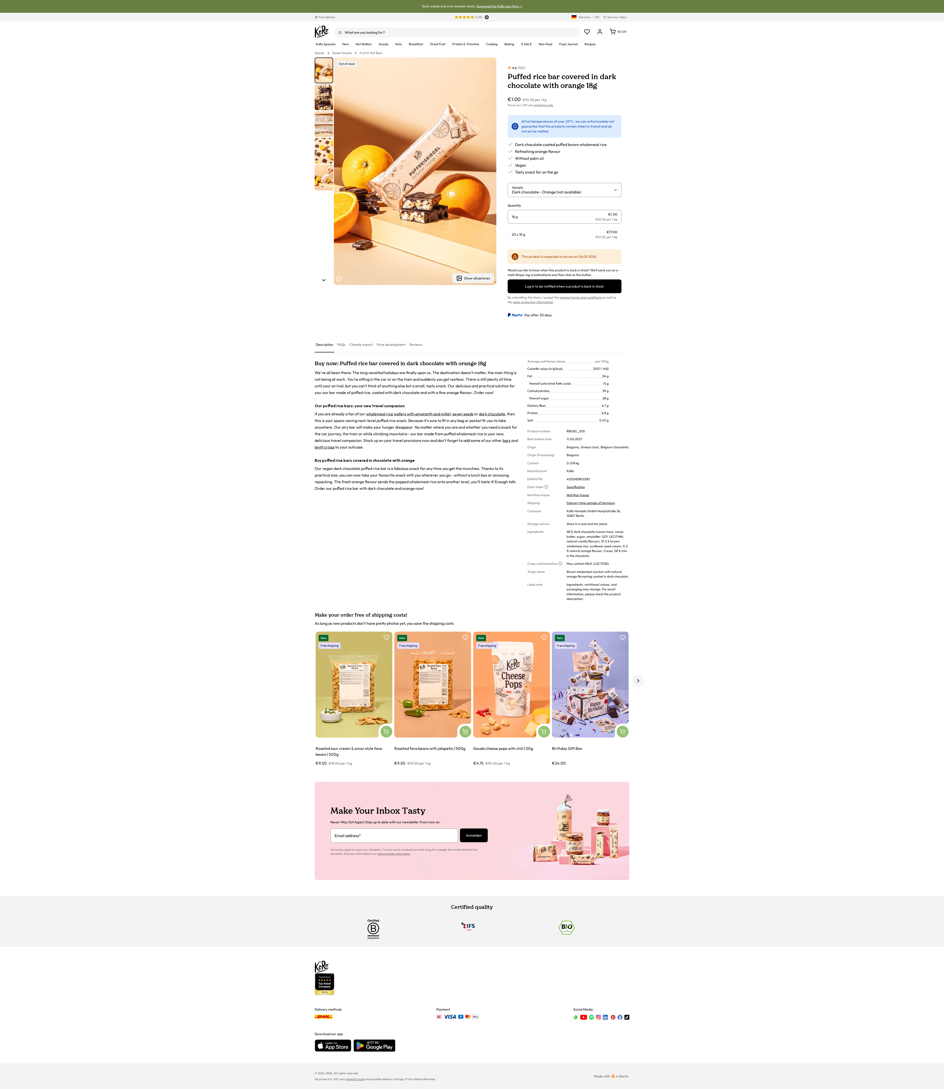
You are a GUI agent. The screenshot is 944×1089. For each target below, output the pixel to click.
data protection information (533, 302)
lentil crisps (325, 447)
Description (324, 344)
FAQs (341, 344)
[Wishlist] (587, 32)
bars (507, 440)
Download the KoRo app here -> (499, 6)
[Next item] (324, 280)
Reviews (416, 344)
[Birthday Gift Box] (590, 699)
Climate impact (361, 344)
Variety (517, 187)
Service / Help (616, 17)
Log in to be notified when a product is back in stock (564, 286)
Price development (391, 344)
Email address (348, 835)
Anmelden (474, 835)
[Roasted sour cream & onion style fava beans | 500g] (354, 699)
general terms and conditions (581, 297)
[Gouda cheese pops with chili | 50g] (511, 699)
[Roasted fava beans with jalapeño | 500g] (432, 699)
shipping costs (543, 105)
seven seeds (462, 413)
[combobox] (457, 32)
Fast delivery (327, 17)
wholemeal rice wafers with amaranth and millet (408, 413)
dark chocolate (492, 413)
